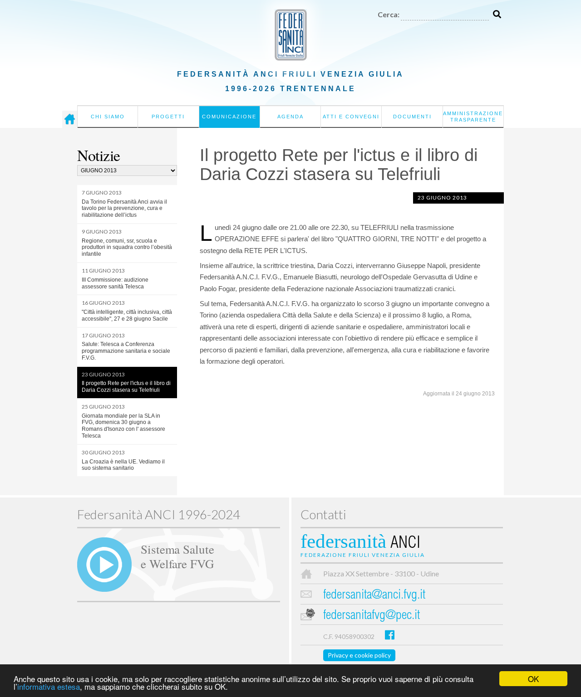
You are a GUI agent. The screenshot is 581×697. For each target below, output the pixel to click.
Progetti (168, 116)
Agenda (290, 116)
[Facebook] (389, 634)
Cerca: (388, 14)
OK (533, 678)
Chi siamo (108, 116)
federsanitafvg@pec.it (371, 616)
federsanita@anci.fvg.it (374, 595)
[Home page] (69, 119)
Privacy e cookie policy (359, 655)
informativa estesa (48, 686)
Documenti (412, 116)
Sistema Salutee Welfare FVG (177, 556)
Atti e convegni (351, 116)
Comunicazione (229, 116)
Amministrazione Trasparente (473, 116)
